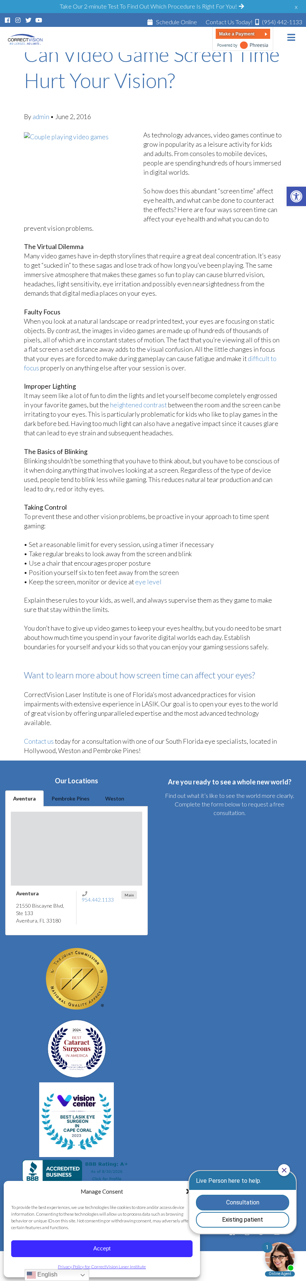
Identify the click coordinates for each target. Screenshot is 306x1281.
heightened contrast (138, 405)
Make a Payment (237, 34)
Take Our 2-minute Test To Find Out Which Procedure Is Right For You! (149, 6)
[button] (296, 196)
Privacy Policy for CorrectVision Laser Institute (102, 1266)
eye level (148, 582)
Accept (101, 1248)
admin (41, 117)
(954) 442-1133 (254, 21)
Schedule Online (176, 21)
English (46, 1274)
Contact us (39, 741)
